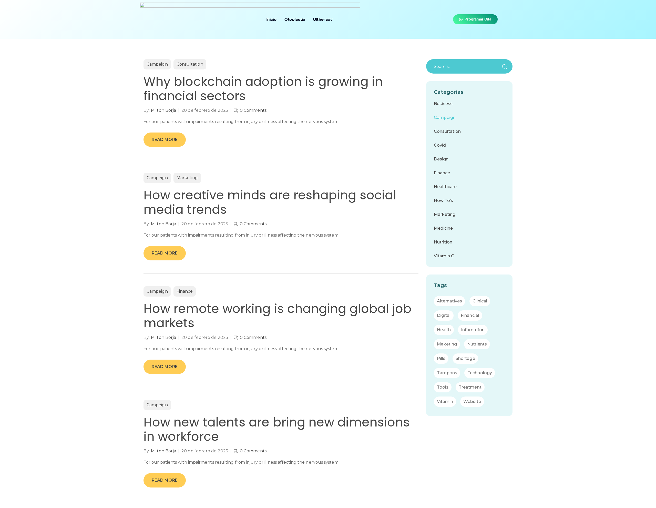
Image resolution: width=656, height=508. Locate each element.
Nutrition (443, 242)
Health (444, 329)
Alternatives (449, 301)
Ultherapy (323, 19)
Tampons (447, 372)
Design (441, 159)
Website (472, 401)
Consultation (190, 64)
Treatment (470, 387)
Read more (165, 139)
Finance (185, 291)
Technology (479, 372)
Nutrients (477, 344)
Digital (444, 315)
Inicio (271, 19)
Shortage (465, 358)
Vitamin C (444, 255)
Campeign (157, 64)
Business (443, 103)
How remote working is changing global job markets (278, 316)
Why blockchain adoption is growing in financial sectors (263, 89)
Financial (470, 315)
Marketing (187, 177)
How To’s (443, 200)
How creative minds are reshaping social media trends (270, 202)
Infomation (473, 329)
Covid (440, 145)
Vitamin (445, 401)
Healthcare (445, 186)
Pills (441, 358)
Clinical (480, 301)
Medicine (443, 228)
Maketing (447, 344)
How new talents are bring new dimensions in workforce (277, 429)
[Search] (504, 67)
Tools (442, 387)
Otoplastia (294, 19)
